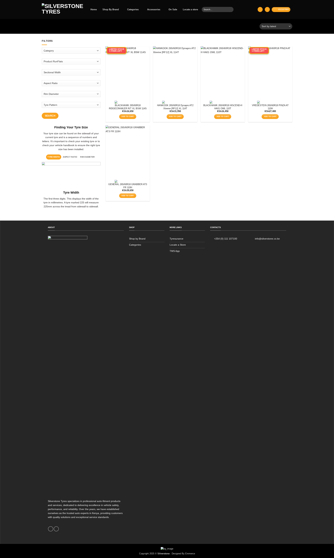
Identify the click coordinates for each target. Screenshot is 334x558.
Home (93, 9)
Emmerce (190, 553)
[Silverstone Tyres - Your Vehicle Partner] (62, 9)
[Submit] (230, 9)
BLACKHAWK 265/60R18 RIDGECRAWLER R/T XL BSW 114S (128, 107)
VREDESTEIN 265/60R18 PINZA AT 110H (270, 107)
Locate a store (190, 9)
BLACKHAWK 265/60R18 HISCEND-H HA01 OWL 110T (222, 107)
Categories (133, 9)
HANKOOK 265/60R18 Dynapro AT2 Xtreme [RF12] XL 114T (175, 107)
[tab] (53, 156)
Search (50, 115)
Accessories (153, 9)
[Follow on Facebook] (50, 529)
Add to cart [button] (127, 116)
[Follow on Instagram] (56, 529)
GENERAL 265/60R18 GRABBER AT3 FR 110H (127, 186)
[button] (260, 9)
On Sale (173, 9)
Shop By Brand (110, 9)
